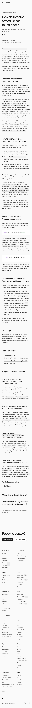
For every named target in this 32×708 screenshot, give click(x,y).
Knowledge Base (6, 12)
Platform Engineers (7, 634)
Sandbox (4, 558)
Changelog (20, 627)
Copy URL (6, 42)
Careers (19, 649)
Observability (20, 560)
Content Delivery (21, 556)
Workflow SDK (22, 597)
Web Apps (4, 625)
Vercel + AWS (5, 656)
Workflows (4, 560)
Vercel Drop (21, 575)
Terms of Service (6, 677)
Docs (8, 3)
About (18, 647)
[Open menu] (29, 2)
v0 (17, 586)
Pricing (19, 665)
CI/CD (18, 553)
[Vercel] (2, 2)
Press (18, 651)
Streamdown (20, 606)
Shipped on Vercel (22, 658)
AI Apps (4, 623)
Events (19, 653)
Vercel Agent (20, 577)
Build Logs (7, 486)
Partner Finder (5, 653)
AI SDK (4, 553)
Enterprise (19, 663)
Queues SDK (22, 603)
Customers (5, 647)
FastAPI (4, 610)
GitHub (19, 675)
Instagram (19, 684)
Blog (18, 625)
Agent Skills (20, 582)
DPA (3, 682)
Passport (6, 565)
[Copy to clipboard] (27, 232)
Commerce (5, 632)
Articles (19, 634)
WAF (3, 577)
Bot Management (6, 580)
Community (20, 636)
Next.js (3, 597)
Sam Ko (6, 35)
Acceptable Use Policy (8, 684)
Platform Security (6, 575)
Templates (4, 651)
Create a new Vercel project (16, 339)
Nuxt (3, 599)
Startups (19, 656)
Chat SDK (21, 601)
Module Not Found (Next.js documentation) (16, 358)
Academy (19, 632)
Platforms (4, 630)
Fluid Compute (21, 558)
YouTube (19, 682)
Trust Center (5, 689)
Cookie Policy (5, 680)
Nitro (3, 603)
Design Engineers (6, 636)
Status (3, 691)
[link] (7, 539)
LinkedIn (19, 680)
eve (4, 567)
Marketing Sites (6, 627)
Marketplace (5, 649)
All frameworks (6, 615)
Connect (6, 563)
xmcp (3, 613)
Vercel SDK (20, 594)
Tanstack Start (6, 608)
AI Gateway (5, 556)
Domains (19, 584)
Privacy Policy (6, 675)
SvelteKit (4, 601)
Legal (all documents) (7, 686)
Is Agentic (19, 639)
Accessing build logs (10, 355)
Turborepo (4, 606)
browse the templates (8, 340)
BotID (3, 582)
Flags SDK (19, 599)
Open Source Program (22, 660)
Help (18, 667)
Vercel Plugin (22, 580)
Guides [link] (14, 12)
